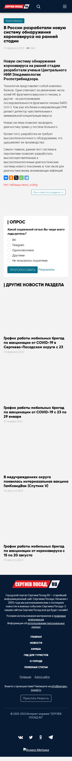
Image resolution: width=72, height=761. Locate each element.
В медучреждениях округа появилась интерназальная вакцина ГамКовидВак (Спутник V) (36, 481)
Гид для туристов (36, 655)
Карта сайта (42, 676)
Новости (36, 642)
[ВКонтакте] (6, 178)
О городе (36, 661)
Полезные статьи (36, 667)
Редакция (25, 676)
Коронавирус (14, 20)
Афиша (36, 649)
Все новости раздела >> (48, 192)
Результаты (46, 269)
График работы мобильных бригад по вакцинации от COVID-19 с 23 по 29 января (35, 412)
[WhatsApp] (21, 178)
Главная (36, 636)
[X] (16, 178)
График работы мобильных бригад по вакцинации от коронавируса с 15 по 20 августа (34, 550)
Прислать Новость (36, 698)
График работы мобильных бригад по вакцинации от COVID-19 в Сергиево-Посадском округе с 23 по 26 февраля (34, 345)
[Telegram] (26, 178)
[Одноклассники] (11, 178)
